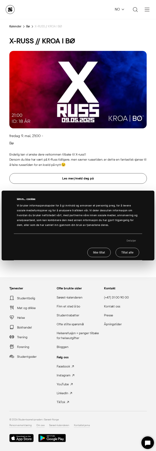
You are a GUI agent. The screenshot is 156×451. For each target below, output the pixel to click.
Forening (23, 347)
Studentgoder (27, 357)
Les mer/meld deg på (78, 178)
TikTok (61, 402)
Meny (147, 9)
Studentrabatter (68, 315)
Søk (135, 9)
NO (117, 9)
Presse (108, 315)
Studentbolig (26, 298)
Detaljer (131, 240)
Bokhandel (24, 327)
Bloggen (62, 347)
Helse (21, 318)
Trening (22, 337)
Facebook (63, 366)
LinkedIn (62, 393)
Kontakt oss (112, 306)
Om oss (40, 425)
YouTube (63, 384)
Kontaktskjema (82, 425)
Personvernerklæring (20, 425)
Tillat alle (127, 252)
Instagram (63, 375)
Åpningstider (113, 324)
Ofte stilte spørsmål (70, 324)
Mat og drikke (26, 308)
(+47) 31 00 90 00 (116, 297)
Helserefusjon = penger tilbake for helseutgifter (78, 335)
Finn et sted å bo (68, 306)
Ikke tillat (99, 252)
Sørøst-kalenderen (69, 297)
